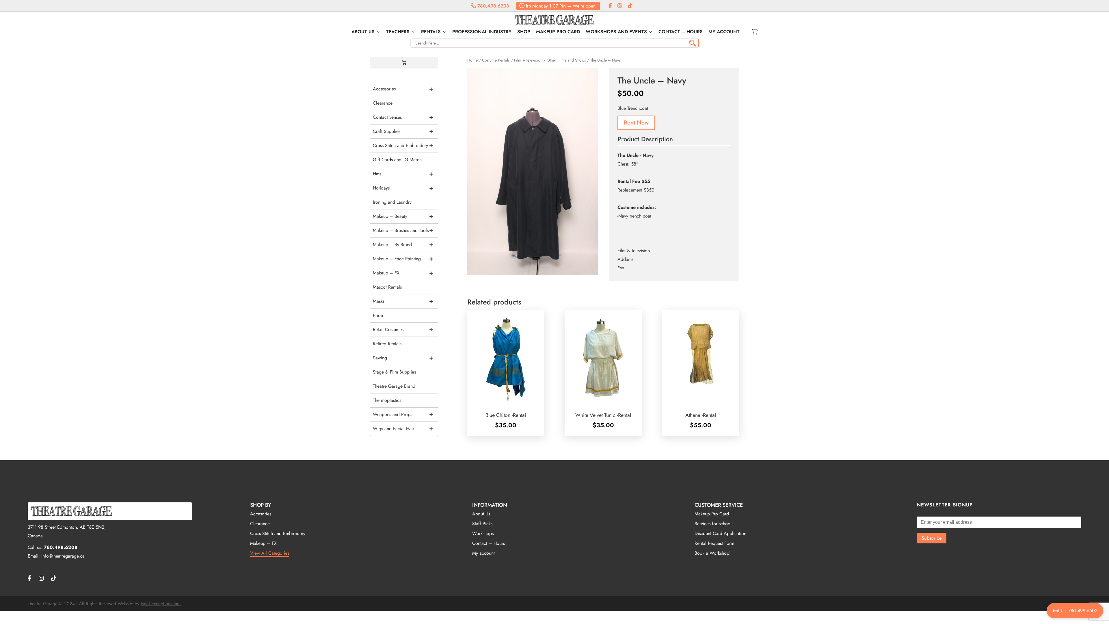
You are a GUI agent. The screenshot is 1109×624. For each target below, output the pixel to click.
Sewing (403, 358)
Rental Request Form (714, 543)
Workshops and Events (616, 32)
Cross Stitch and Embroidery (403, 145)
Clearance (382, 103)
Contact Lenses (403, 117)
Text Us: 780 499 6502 (1074, 610)
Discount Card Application (720, 533)
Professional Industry (481, 32)
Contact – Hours (680, 32)
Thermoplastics (387, 400)
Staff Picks (482, 523)
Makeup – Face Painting (403, 259)
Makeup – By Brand (403, 244)
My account (724, 32)
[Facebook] (610, 6)
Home (472, 60)
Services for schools (714, 523)
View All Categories (269, 553)
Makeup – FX (403, 273)
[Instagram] (619, 6)
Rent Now (636, 122)
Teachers (398, 32)
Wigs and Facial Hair (403, 428)
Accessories (403, 89)
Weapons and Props (403, 414)
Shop (523, 32)
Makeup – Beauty (403, 216)
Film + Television (528, 60)
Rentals (431, 32)
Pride (378, 315)
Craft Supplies (403, 131)
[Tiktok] (630, 6)
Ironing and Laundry (392, 202)
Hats (403, 174)
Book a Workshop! (713, 553)
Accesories (260, 513)
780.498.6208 (492, 6)
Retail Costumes (403, 329)
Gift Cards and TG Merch (397, 159)
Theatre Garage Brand (394, 386)
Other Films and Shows (566, 60)
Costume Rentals (496, 60)
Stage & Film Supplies (394, 372)
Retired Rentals (387, 343)
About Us (363, 32)
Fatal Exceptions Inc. (161, 603)
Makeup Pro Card (558, 32)
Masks (403, 301)
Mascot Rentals (387, 287)
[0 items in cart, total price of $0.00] (404, 62)
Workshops (483, 533)
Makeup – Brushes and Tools (403, 230)
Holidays (403, 188)
